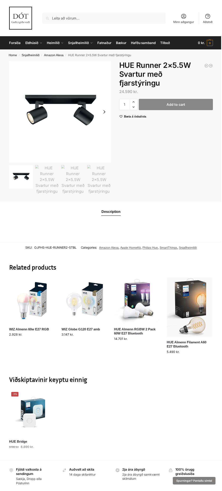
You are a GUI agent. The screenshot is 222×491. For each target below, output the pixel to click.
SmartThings (168, 247)
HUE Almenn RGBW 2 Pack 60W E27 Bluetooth (134, 331)
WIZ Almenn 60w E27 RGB (29, 329)
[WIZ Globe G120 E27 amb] (85, 300)
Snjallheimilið (30, 55)
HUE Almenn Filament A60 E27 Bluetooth (186, 344)
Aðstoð (207, 22)
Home (13, 55)
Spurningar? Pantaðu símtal (194, 480)
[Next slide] (104, 111)
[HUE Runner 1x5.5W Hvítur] (206, 66)
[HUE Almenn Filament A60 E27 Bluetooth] (190, 306)
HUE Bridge (18, 441)
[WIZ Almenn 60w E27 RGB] (32, 300)
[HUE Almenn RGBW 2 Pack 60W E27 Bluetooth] (137, 300)
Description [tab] (111, 212)
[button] (205, 42)
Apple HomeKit (130, 247)
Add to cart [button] (32, 343)
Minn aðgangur (183, 22)
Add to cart (175, 104)
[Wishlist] (48, 284)
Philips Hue (150, 247)
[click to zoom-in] (60, 112)
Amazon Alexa (54, 55)
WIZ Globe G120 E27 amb (81, 329)
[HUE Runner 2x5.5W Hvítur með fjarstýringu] (211, 66)
